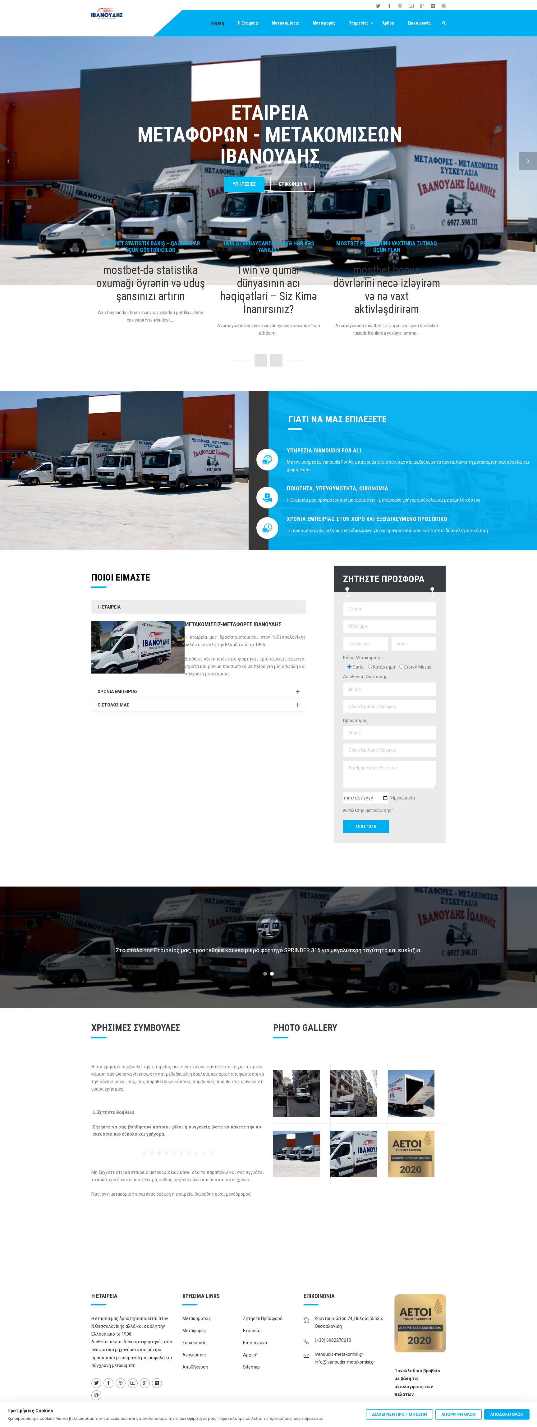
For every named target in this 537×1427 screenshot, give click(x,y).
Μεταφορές (324, 23)
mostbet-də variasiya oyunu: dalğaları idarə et (386, 246)
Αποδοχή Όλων (507, 1414)
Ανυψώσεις (194, 1354)
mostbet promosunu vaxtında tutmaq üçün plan (268, 246)
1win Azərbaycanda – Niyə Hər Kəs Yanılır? (150, 246)
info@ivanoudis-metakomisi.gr (345, 1362)
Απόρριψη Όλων (458, 1414)
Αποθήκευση (195, 1366)
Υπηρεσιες (244, 184)
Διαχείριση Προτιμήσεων (399, 1414)
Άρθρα (388, 23)
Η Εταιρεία (248, 23)
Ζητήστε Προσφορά (262, 1318)
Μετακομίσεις (285, 23)
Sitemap (251, 1366)
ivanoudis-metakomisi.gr (339, 1354)
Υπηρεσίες (359, 23)
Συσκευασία (194, 1342)
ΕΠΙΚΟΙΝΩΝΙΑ (292, 184)
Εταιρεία (251, 1330)
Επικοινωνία (419, 23)
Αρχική (217, 23)
